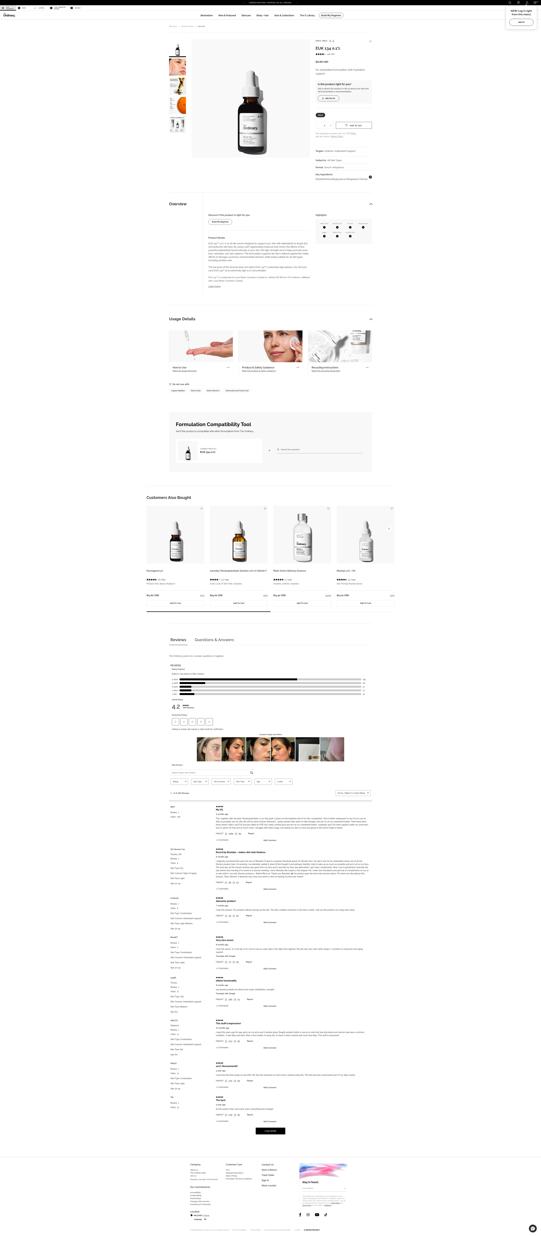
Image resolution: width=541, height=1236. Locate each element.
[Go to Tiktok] (325, 1215)
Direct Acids (196, 391)
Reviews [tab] (178, 639)
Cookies (298, 1230)
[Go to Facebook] (300, 1215)
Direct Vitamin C (213, 391)
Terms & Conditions (239, 1230)
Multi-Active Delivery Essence (289, 570)
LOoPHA (41, 8)
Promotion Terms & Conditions (239, 1179)
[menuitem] (8, 8)
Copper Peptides (178, 391)
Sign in (265, 1180)
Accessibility (195, 1192)
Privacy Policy (335, 1203)
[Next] (297, 2)
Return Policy (231, 1176)
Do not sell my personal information (278, 1230)
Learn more (214, 286)
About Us (194, 1170)
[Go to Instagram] (308, 1215)
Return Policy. (337, 136)
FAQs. (353, 133)
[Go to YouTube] (317, 1215)
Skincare (173, 26)
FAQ (228, 1170)
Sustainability (195, 1195)
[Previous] (243, 2)
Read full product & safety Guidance (259, 371)
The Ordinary (10, 8)
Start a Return (269, 1170)
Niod (24, 8)
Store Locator (269, 1185)
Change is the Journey (199, 1201)
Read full (185, 371)
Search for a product (290, 449)
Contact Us (328, 1205)
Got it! (521, 22)
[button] (227, 15)
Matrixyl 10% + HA (346, 570)
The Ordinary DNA (198, 1173)
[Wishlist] (370, 40)
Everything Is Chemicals (200, 1204)
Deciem (77, 8)
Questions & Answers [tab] (214, 639)
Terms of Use (306, 1205)
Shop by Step (187, 26)
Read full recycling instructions (326, 371)
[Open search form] (509, 2)
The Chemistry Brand (60, 8)
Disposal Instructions (234, 1173)
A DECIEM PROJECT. (312, 1230)
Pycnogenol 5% (155, 570)
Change (206, 1215)
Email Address (307, 1188)
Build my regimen (220, 222)
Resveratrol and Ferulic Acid (237, 391)
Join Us (193, 1176)
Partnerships (195, 1198)
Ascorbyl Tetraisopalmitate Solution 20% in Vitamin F (238, 570)
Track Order (268, 1175)
